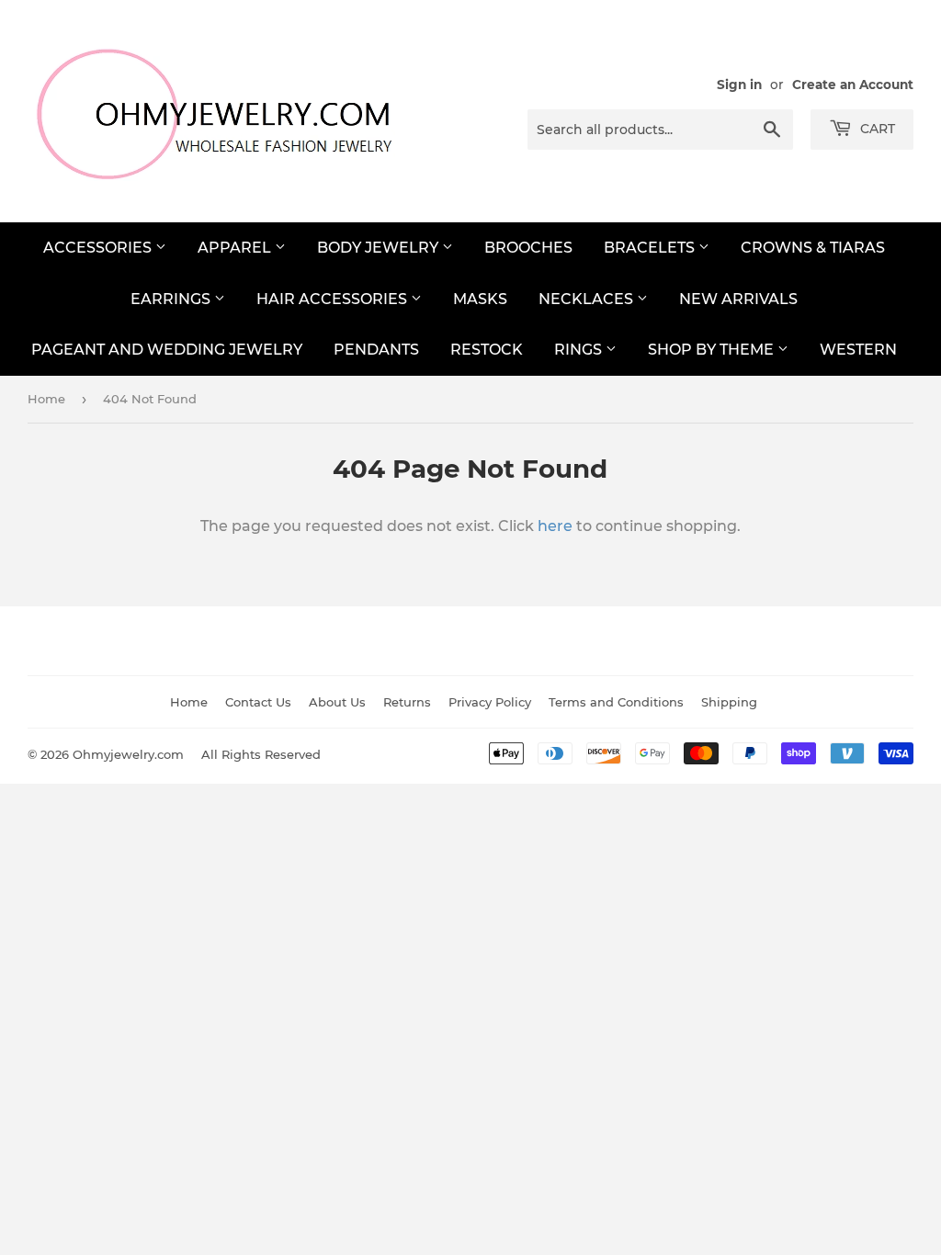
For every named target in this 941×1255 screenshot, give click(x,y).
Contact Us (258, 702)
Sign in (739, 84)
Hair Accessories (333, 299)
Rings (580, 349)
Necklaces (588, 299)
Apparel (236, 247)
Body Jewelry (379, 247)
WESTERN (858, 349)
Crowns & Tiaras (813, 247)
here (555, 526)
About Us (337, 702)
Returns (407, 702)
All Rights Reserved (261, 754)
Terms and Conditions (616, 702)
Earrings (172, 299)
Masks (480, 299)
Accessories (99, 247)
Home (46, 398)
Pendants (376, 349)
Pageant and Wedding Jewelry (166, 349)
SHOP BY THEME (712, 349)
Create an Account (852, 84)
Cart (875, 128)
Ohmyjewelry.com (128, 754)
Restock (486, 349)
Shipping (729, 702)
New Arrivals (738, 299)
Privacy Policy (489, 702)
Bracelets (651, 247)
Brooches (528, 247)
